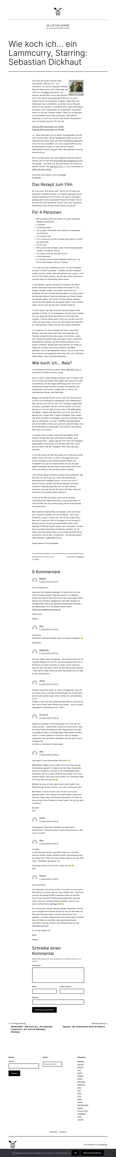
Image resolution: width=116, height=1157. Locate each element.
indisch (79, 1079)
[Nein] (114, 1153)
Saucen (80, 1102)
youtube (80, 1120)
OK (75, 1153)
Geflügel (80, 1076)
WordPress (103, 1144)
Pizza (79, 1096)
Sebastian (44, 650)
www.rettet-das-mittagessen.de (66, 161)
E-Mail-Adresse (66, 986)
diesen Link (48, 92)
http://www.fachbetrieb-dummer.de (46, 610)
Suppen (80, 1108)
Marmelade (81, 1082)
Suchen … (12, 1061)
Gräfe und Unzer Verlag (41, 169)
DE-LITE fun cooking (58, 25)
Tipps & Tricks (82, 1111)
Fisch (79, 1070)
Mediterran (81, 1085)
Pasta (79, 1093)
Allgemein (81, 557)
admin (37, 559)
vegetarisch (81, 1114)
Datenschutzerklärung (92, 1153)
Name (35, 986)
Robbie (42, 578)
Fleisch (79, 1073)
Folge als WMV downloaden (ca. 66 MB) (48, 130)
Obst (79, 1090)
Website (35, 997)
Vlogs (79, 1117)
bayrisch (80, 1067)
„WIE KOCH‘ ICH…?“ (57, 167)
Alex (41, 626)
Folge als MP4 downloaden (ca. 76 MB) (48, 127)
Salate (79, 1099)
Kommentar (37, 965)
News (79, 1088)
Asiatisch (80, 1064)
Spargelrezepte (82, 1105)
